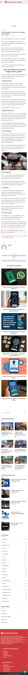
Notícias (14, 583)
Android (12, 107)
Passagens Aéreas (14, 589)
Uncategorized (14, 601)
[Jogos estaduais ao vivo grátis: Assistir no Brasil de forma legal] (7, 460)
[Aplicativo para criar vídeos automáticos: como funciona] (14, 343)
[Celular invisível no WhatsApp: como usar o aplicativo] (14, 277)
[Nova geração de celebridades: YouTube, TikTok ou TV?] (7, 426)
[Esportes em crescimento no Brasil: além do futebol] (7, 444)
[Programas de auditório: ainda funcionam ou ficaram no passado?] (21, 426)
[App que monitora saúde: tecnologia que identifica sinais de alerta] (14, 299)
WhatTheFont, (17, 85)
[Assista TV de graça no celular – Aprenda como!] (5, 483)
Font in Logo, (11, 215)
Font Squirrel (17, 133)
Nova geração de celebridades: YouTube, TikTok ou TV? (7, 433)
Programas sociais (14, 592)
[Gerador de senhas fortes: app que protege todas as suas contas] (14, 366)
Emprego (14, 562)
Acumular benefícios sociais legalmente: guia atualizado (20, 467)
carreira (14, 548)
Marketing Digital (14, 580)
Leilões (14, 577)
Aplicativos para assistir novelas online (17, 523)
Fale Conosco (4, 613)
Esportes (14, 568)
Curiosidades (14, 554)
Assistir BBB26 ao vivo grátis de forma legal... (20, 450)
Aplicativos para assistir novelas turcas (17, 491)
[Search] (26, 2)
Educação (14, 560)
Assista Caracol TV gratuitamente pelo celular (18, 513)
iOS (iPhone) (17, 107)
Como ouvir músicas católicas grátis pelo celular (18, 502)
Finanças (14, 571)
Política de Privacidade (6, 616)
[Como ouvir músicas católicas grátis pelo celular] (5, 505)
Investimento (14, 574)
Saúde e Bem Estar (14, 595)
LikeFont (4, 190)
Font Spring (6, 175)
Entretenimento (14, 565)
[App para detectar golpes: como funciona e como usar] (14, 388)
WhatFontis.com (16, 113)
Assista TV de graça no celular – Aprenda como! (18, 480)
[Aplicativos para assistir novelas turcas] (5, 494)
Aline (7, 35)
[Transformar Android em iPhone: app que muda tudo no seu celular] (14, 321)
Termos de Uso (4, 622)
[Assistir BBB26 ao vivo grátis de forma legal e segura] (21, 444)
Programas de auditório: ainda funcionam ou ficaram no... (20, 434)
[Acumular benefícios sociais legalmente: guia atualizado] (21, 460)
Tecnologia (14, 598)
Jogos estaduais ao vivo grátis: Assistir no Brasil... (7, 467)
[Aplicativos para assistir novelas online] (5, 526)
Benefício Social (14, 545)
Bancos (14, 542)
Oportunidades (14, 586)
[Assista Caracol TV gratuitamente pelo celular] (5, 516)
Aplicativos (14, 539)
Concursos (14, 551)
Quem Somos (4, 619)
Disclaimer (3, 610)
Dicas (14, 557)
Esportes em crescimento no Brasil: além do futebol (7, 451)
